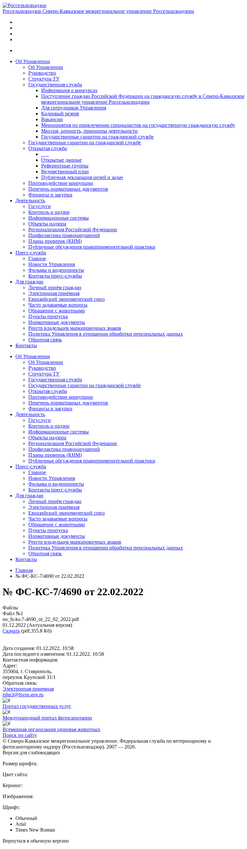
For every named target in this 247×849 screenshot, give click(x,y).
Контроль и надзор (48, 212)
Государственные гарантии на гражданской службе (97, 136)
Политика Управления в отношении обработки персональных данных (105, 334)
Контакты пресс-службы (55, 276)
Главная (24, 570)
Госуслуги (39, 206)
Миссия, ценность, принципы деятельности (89, 131)
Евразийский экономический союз (66, 299)
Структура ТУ (43, 78)
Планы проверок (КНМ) (55, 241)
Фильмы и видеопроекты (56, 270)
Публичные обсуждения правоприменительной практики (91, 247)
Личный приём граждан (54, 287)
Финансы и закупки (50, 194)
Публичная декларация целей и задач (82, 177)
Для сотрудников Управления (73, 107)
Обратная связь (45, 339)
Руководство (42, 73)
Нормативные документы (56, 322)
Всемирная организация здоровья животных (51, 729)
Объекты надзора (47, 223)
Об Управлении (32, 61)
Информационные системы (58, 218)
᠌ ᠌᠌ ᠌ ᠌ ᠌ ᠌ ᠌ (45, 154)
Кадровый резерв (60, 113)
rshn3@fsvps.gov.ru (23, 694)
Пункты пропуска (48, 316)
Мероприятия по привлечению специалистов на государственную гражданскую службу (138, 125)
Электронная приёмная (53, 293)
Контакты (26, 345)
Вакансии (52, 119)
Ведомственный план (65, 171)
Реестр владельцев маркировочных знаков (74, 328)
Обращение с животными (56, 310)
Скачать (11, 631)
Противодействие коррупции (60, 183)
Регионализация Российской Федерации (72, 229)
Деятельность (30, 200)
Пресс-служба (30, 252)
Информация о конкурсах (69, 90)
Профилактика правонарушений (64, 235)
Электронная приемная (28, 689)
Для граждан (29, 281)
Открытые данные (61, 160)
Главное (37, 258)
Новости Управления (51, 264)
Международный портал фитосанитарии (47, 717)
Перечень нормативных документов (68, 189)
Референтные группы (64, 165)
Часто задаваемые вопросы (57, 305)
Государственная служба (55, 84)
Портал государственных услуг (37, 706)
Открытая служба (47, 148)
